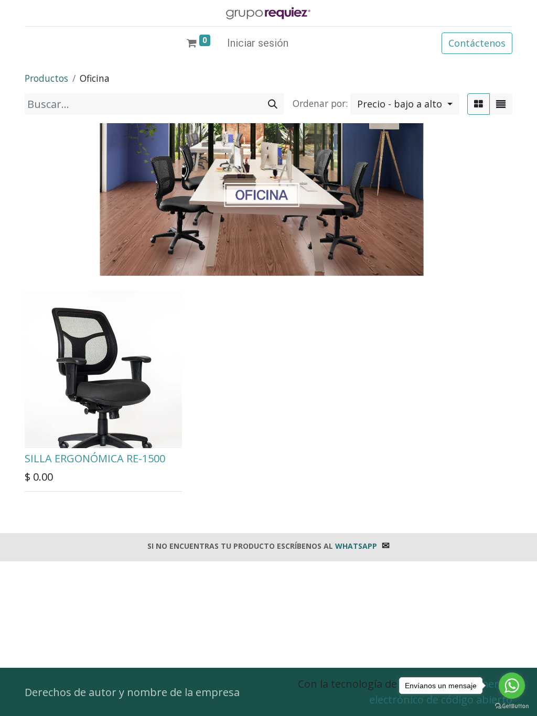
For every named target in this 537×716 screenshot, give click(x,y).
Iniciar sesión (257, 43)
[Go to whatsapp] (512, 685)
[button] (404, 104)
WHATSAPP (356, 546)
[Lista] (500, 104)
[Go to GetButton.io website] (512, 705)
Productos (46, 78)
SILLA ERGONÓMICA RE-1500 (95, 458)
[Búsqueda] (272, 104)
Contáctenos (477, 43)
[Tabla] (478, 104)
